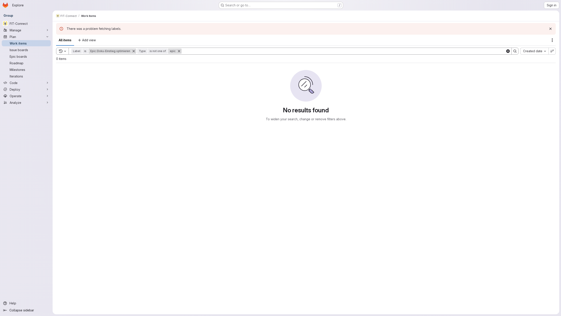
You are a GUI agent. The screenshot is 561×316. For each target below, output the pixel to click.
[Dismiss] (550, 28)
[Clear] (508, 51)
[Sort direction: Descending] (552, 51)
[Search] (514, 51)
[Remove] (133, 51)
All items (65, 40)
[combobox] (534, 51)
